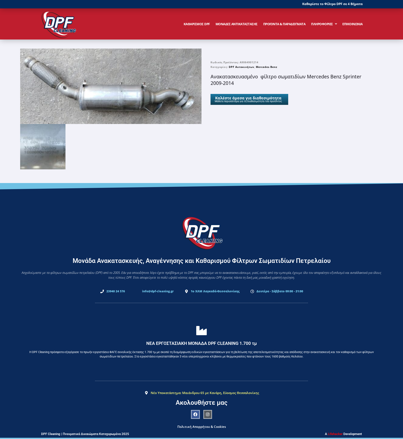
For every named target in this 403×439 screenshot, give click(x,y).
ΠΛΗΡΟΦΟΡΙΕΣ (322, 24)
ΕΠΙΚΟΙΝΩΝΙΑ (352, 24)
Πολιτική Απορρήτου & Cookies (201, 426)
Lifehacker (335, 434)
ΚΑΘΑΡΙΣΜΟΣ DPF (197, 24)
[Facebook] (195, 414)
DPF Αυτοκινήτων (241, 67)
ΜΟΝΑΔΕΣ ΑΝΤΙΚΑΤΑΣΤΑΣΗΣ (237, 24)
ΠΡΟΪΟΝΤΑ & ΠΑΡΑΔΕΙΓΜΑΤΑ (284, 24)
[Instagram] (207, 414)
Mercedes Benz (266, 67)
